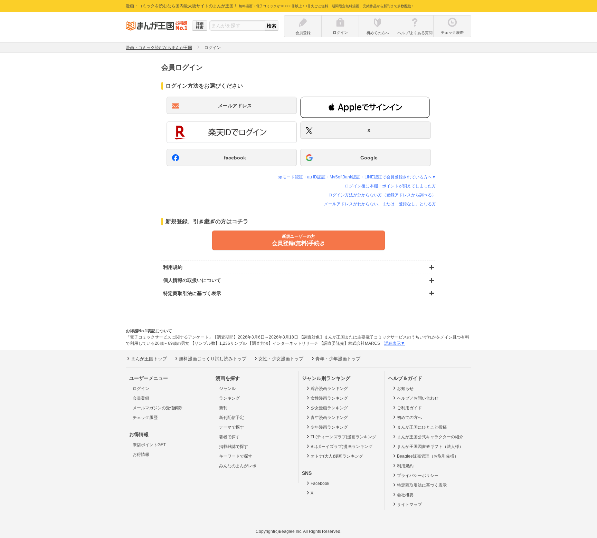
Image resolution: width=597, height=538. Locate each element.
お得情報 (141, 454)
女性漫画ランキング (329, 398)
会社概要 (405, 494)
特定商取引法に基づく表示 (422, 485)
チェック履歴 (145, 417)
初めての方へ (409, 417)
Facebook (320, 483)
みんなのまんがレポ (237, 465)
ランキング (229, 398)
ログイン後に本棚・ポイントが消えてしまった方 (390, 186)
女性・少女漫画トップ (280, 358)
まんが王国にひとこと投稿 (422, 427)
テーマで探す (231, 427)
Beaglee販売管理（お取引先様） (427, 456)
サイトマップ (409, 504)
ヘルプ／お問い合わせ (417, 398)
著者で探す (229, 436)
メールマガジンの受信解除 (157, 407)
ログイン (141, 388)
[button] (365, 107)
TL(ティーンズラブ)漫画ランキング (343, 436)
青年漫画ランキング (329, 417)
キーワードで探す (235, 456)
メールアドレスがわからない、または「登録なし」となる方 (380, 204)
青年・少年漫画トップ (337, 358)
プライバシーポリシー (417, 475)
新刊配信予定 (231, 417)
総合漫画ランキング (329, 388)
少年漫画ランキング (329, 427)
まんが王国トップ (149, 358)
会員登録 (141, 398)
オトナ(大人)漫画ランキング (337, 456)
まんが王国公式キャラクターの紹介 (430, 436)
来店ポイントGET (149, 444)
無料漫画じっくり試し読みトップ (212, 358)
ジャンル (227, 388)
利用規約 (405, 465)
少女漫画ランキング (329, 407)
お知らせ (405, 388)
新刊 (223, 407)
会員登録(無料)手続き (298, 240)
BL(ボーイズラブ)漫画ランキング (341, 446)
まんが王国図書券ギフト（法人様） (430, 446)
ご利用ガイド (409, 407)
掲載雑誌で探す (233, 446)
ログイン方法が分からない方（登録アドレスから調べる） (382, 195)
